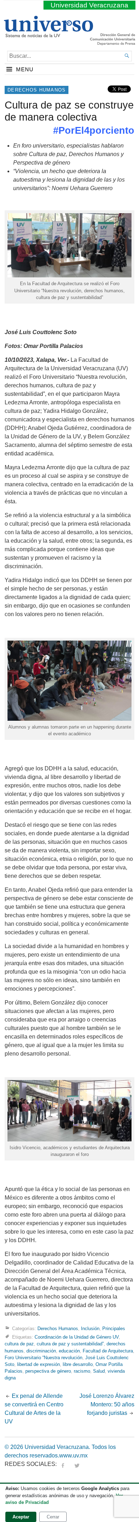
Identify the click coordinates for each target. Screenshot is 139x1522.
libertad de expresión (38, 1364)
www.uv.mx (73, 1455)
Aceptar (20, 1517)
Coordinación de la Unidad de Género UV (77, 1337)
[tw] (77, 1464)
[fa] (62, 1464)
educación (69, 1351)
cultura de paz (19, 1343)
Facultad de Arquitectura (108, 1351)
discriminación (41, 1351)
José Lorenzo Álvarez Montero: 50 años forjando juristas (106, 1404)
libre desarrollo (78, 1364)
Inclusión (90, 1328)
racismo (82, 1371)
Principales (113, 1328)
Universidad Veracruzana (89, 5)
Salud (99, 1371)
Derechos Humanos (36, 90)
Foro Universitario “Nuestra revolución (43, 1357)
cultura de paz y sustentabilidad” (70, 1343)
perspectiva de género (48, 1371)
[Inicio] (48, 34)
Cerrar (53, 1517)
